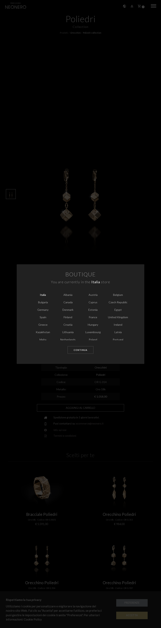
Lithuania (68, 332)
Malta (42, 339)
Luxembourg (93, 332)
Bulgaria (43, 302)
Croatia (67, 324)
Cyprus (93, 302)
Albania (67, 295)
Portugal (118, 339)
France (93, 317)
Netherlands (68, 339)
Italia (43, 295)
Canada (68, 302)
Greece (43, 324)
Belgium (118, 295)
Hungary (93, 324)
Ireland (118, 324)
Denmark (67, 310)
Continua (80, 350)
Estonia (93, 310)
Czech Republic (118, 302)
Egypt (118, 310)
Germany (42, 310)
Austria (93, 295)
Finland (68, 317)
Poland (93, 339)
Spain (43, 317)
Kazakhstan (43, 332)
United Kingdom (118, 317)
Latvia (118, 332)
